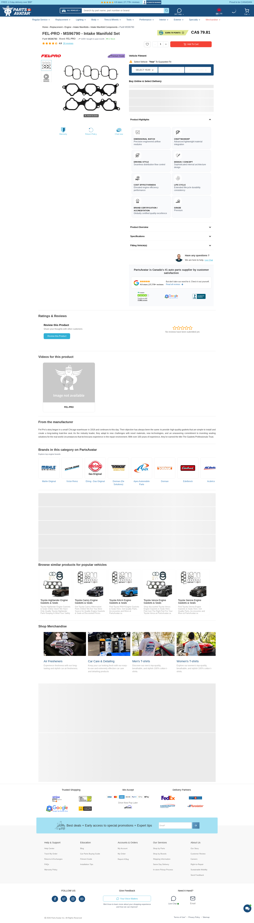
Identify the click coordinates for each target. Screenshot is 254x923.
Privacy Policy (194, 917)
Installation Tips (86, 864)
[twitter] (64, 899)
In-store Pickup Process (163, 870)
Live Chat (209, 260)
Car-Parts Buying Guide (90, 854)
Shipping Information (161, 859)
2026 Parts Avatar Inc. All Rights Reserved (64, 918)
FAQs (46, 864)
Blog (82, 848)
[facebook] (55, 899)
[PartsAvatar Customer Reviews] (150, 2)
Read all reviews (173, 284)
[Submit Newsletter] (195, 825)
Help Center (49, 848)
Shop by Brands (159, 854)
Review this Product (56, 336)
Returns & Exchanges (53, 859)
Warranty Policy (50, 870)
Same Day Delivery (161, 864)
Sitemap (206, 917)
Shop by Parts (159, 848)
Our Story (195, 848)
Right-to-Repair (197, 864)
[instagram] (73, 899)
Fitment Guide (86, 859)
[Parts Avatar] (30, 10)
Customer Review (198, 854)
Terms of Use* (180, 917)
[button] (71, 10)
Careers (194, 859)
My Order (122, 854)
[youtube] (82, 899)
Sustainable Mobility (199, 870)
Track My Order (50, 854)
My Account (122, 848)
